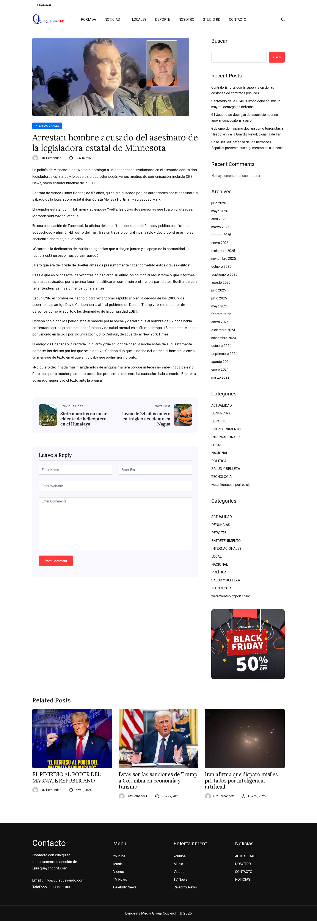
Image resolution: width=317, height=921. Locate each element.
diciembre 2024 (223, 330)
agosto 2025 (221, 282)
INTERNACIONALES (47, 125)
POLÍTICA (218, 461)
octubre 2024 (221, 346)
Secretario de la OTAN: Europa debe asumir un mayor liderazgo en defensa (245, 104)
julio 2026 (218, 203)
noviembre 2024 (223, 338)
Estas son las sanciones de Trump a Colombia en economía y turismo (158, 780)
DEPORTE (162, 19)
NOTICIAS (112, 19)
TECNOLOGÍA (221, 477)
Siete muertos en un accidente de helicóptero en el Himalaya (83, 419)
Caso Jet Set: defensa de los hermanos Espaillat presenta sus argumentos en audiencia (247, 145)
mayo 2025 (219, 306)
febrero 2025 (221, 314)
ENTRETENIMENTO (226, 429)
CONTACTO (237, 19)
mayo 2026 (219, 211)
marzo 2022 (220, 377)
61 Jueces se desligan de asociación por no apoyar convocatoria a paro (244, 118)
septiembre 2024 (224, 354)
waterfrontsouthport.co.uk (230, 485)
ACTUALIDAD (221, 405)
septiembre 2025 (224, 274)
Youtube (119, 856)
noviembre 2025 (223, 259)
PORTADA (88, 19)
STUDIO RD (211, 19)
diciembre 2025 (223, 251)
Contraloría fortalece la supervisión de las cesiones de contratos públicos (242, 90)
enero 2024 (220, 369)
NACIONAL (219, 453)
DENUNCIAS (220, 413)
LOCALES (139, 19)
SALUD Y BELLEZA (225, 469)
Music (117, 864)
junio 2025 (219, 298)
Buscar (219, 41)
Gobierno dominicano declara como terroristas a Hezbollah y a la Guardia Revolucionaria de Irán (247, 131)
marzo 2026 (220, 227)
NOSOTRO (186, 19)
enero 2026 (220, 243)
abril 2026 (218, 219)
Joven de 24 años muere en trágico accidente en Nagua (146, 419)
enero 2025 (220, 322)
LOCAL (216, 445)
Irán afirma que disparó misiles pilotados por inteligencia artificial (241, 780)
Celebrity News (125, 887)
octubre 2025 (221, 266)
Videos (118, 872)
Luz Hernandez (51, 158)
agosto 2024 (221, 362)
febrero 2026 (221, 235)
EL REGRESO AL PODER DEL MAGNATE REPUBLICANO (66, 777)
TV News (120, 879)
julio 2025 (218, 290)
